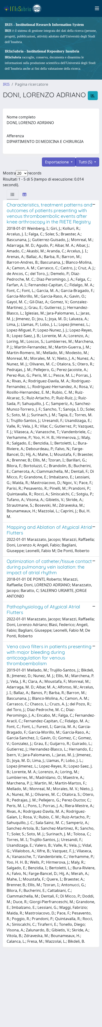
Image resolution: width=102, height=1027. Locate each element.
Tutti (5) (86, 162)
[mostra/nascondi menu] (97, 8)
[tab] (13, 194)
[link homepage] (24, 8)
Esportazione (57, 162)
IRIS (6, 84)
